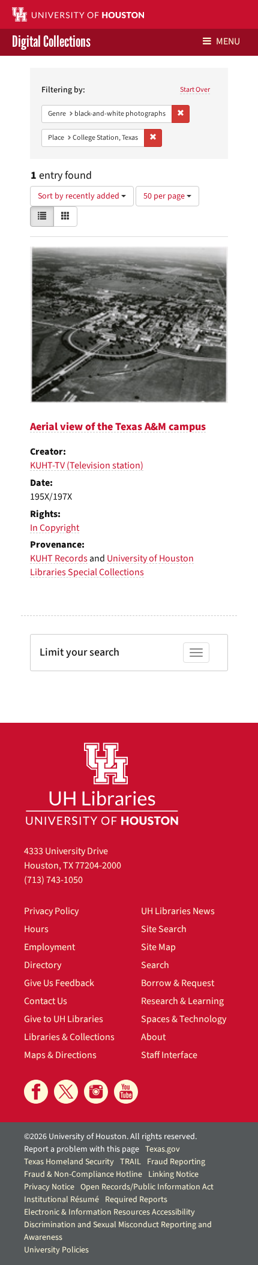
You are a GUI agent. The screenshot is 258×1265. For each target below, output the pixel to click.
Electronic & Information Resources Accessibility (109, 1212)
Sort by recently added (79, 196)
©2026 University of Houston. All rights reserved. (110, 1137)
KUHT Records (59, 558)
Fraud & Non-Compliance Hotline (83, 1174)
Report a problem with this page (81, 1149)
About (153, 1037)
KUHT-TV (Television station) (86, 465)
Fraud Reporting (176, 1162)
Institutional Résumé (61, 1200)
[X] (66, 1092)
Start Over (195, 90)
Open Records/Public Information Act (147, 1187)
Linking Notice (173, 1174)
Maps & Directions (60, 1055)
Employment (49, 947)
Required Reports (136, 1200)
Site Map (158, 947)
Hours (36, 929)
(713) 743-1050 (53, 880)
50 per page (165, 196)
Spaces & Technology (183, 1019)
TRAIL (130, 1162)
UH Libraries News (178, 911)
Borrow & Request (177, 983)
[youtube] (126, 1092)
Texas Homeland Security (69, 1162)
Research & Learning (182, 1001)
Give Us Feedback (59, 983)
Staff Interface (169, 1055)
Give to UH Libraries (63, 1019)
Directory (42, 965)
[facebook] (36, 1092)
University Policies (56, 1250)
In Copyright (54, 527)
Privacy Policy (51, 911)
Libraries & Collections (69, 1037)
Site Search (164, 929)
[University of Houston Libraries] (102, 783)
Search (155, 965)
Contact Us (45, 1001)
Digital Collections (51, 42)
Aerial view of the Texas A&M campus (118, 426)
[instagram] (96, 1092)
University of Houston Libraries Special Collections (112, 565)
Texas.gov (162, 1149)
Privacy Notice (49, 1187)
